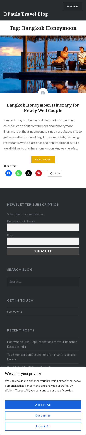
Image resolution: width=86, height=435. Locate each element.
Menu (74, 6)
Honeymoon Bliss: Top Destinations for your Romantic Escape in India (42, 344)
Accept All (43, 404)
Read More (43, 159)
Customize (43, 415)
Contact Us (14, 312)
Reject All (43, 426)
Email (10, 235)
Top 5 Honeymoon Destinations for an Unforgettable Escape (41, 357)
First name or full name (21, 221)
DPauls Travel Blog (26, 14)
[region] (43, 401)
